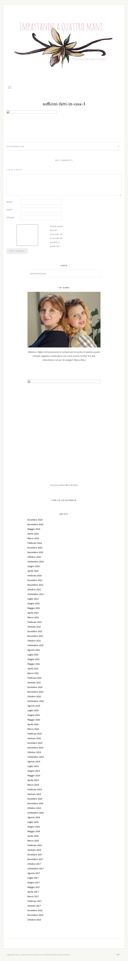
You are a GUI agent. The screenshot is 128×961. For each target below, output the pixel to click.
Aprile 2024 (33, 533)
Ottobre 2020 (34, 696)
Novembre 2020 (35, 691)
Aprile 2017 (33, 891)
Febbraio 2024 (35, 542)
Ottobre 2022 (34, 589)
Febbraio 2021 (35, 677)
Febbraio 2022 (35, 622)
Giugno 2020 (34, 715)
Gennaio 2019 (34, 794)
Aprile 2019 (33, 780)
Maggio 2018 (34, 831)
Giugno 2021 (34, 659)
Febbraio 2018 (35, 845)
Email (9, 209)
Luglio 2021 (33, 654)
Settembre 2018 (36, 812)
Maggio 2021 (34, 663)
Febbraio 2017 (35, 901)
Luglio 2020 (33, 710)
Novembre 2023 (35, 552)
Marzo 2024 (33, 538)
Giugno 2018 (34, 826)
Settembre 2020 (36, 701)
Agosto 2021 (34, 649)
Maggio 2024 (34, 529)
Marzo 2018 (33, 840)
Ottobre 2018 (34, 808)
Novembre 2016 (35, 914)
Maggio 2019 (34, 775)
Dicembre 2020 (35, 687)
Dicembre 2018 (35, 798)
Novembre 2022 (35, 584)
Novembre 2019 (35, 747)
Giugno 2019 (34, 770)
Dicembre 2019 (35, 742)
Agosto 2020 (34, 705)
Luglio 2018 (33, 821)
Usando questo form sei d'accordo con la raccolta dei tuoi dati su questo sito (56, 236)
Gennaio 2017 (34, 905)
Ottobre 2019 (34, 752)
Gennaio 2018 (34, 849)
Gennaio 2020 (34, 738)
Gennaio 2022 (34, 626)
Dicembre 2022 (35, 580)
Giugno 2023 (34, 566)
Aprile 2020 (33, 724)
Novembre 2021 (35, 635)
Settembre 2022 (36, 594)
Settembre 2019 (36, 756)
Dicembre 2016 (35, 910)
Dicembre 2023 (35, 547)
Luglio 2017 (33, 877)
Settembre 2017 (36, 868)
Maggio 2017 (34, 887)
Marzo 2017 (33, 896)
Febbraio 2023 (35, 575)
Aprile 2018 (33, 835)
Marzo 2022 (33, 617)
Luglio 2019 (33, 766)
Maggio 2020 (34, 719)
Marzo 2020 (33, 728)
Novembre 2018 (35, 803)
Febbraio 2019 (35, 789)
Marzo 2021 (33, 673)
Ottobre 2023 (34, 556)
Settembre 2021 (36, 645)
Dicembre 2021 (35, 631)
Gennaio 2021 (34, 682)
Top (118, 955)
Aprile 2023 (33, 570)
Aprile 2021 (33, 668)
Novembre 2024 (35, 524)
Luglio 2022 (33, 598)
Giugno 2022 (34, 603)
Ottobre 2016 (34, 919)
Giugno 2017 (34, 882)
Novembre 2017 (35, 859)
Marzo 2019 (33, 784)
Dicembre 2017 (35, 854)
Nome (9, 201)
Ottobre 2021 (34, 640)
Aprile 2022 (33, 612)
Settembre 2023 (36, 561)
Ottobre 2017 (34, 863)
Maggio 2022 (34, 608)
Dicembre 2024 (35, 519)
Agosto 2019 (34, 761)
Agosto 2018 (34, 817)
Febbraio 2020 (35, 733)
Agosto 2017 (34, 873)
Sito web (10, 217)
